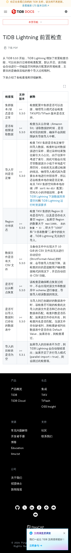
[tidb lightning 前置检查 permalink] (64, 37)
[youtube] (35, 514)
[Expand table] (64, 86)
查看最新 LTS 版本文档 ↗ (35, 5)
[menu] (5, 11)
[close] (64, 533)
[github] (17, 507)
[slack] (46, 507)
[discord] (53, 507)
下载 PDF (13, 47)
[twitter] (24, 507)
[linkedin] (32, 507)
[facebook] (39, 507)
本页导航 (33, 22)
